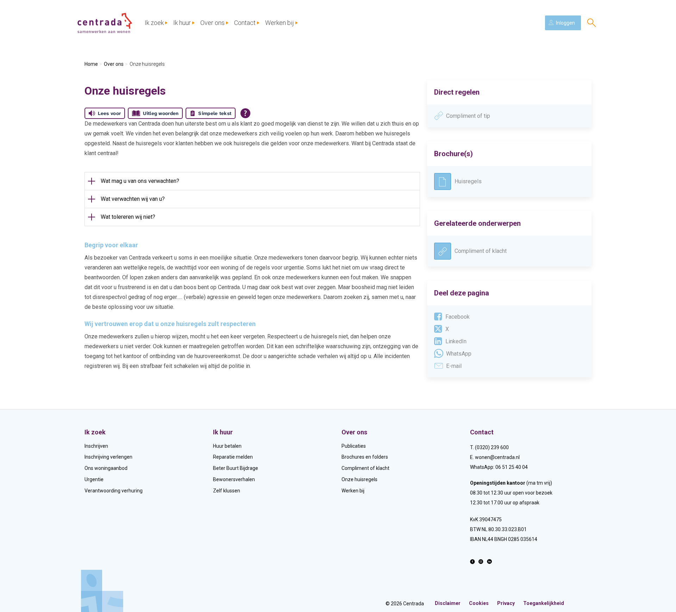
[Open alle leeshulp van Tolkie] (245, 113)
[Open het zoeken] (591, 23)
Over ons (212, 22)
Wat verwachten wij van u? (133, 199)
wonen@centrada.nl (497, 457)
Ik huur (182, 22)
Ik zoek (154, 22)
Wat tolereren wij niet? (128, 216)
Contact (245, 22)
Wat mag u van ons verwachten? (140, 181)
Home (91, 64)
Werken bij (279, 22)
